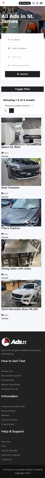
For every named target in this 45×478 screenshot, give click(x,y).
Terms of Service (9, 420)
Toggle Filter (22, 89)
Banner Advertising (10, 384)
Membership (7, 380)
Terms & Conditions (10, 455)
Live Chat (5, 441)
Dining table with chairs (16, 269)
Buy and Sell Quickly (11, 375)
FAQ (3, 446)
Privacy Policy (7, 424)
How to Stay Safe (9, 450)
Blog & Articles (8, 411)
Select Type (17, 57)
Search (24, 74)
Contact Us (6, 459)
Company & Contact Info (13, 406)
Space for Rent (10, 147)
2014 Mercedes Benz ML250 (19, 309)
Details (4, 156)
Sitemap (5, 415)
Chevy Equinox (10, 228)
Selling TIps (7, 371)
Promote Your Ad (9, 389)
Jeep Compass (10, 187)
